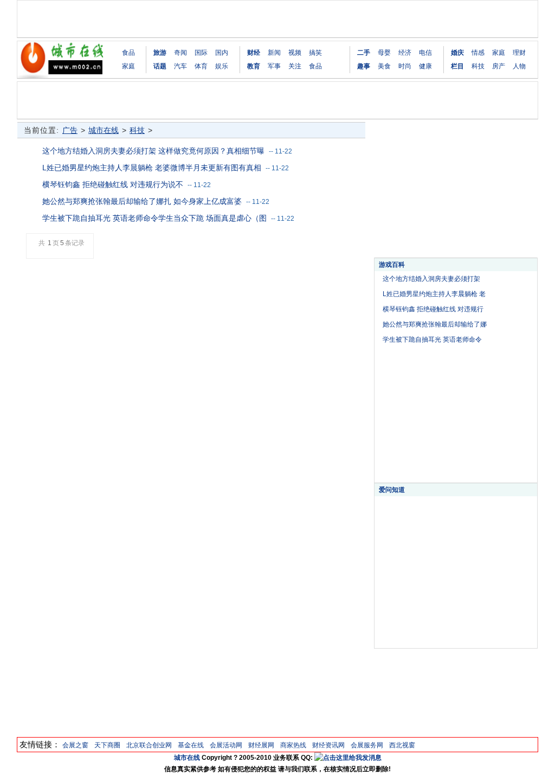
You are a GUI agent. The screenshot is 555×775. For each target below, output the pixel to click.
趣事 (363, 66)
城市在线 (103, 130)
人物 (519, 66)
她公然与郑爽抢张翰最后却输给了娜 (435, 324)
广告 (70, 130)
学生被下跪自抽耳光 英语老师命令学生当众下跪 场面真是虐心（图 (154, 218)
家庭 (128, 66)
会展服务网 (367, 745)
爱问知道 (392, 490)
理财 (519, 52)
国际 (201, 52)
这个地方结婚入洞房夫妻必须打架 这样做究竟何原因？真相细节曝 (153, 150)
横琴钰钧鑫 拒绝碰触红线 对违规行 (433, 309)
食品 (128, 52)
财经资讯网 (328, 745)
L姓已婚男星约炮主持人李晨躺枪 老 (434, 294)
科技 (478, 66)
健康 (425, 66)
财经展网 (261, 745)
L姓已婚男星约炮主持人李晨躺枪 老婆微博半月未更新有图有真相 (151, 167)
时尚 (404, 66)
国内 (221, 52)
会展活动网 (226, 745)
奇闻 (180, 52)
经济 (404, 52)
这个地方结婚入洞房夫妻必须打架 (431, 279)
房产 (498, 66)
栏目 (457, 66)
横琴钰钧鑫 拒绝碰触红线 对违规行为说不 (112, 184)
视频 (294, 52)
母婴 (384, 52)
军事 (274, 66)
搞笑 (315, 52)
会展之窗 (75, 745)
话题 (159, 66)
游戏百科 (392, 264)
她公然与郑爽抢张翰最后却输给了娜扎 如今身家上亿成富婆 (142, 201)
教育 (253, 66)
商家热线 (293, 745)
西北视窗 (402, 745)
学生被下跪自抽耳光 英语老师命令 (432, 339)
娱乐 (221, 66)
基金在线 (191, 745)
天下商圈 (107, 745)
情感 (478, 52)
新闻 (274, 52)
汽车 (180, 66)
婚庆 (457, 52)
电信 (425, 52)
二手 (363, 52)
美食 (384, 66)
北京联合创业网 (149, 745)
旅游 (159, 52)
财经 (253, 52)
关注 (294, 66)
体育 (201, 66)
